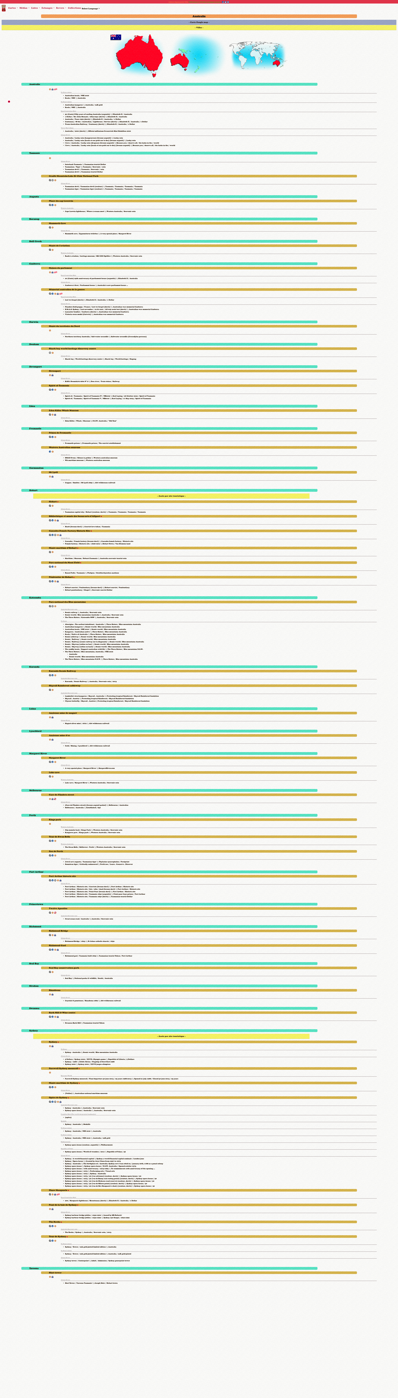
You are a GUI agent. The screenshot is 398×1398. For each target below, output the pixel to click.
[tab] (199, 22)
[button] (13, 8)
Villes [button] (199, 27)
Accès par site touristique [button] (171, 496)
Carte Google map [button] (199, 22)
